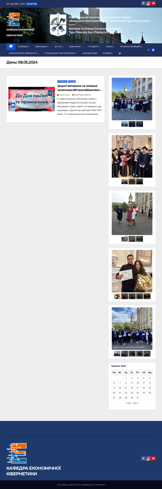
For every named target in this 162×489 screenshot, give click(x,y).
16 (132, 388)
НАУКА (110, 46)
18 (144, 388)
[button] (149, 50)
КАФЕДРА (23, 46)
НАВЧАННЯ (75, 46)
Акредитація (89, 53)
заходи (72, 81)
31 (138, 397)
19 (150, 388)
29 (126, 397)
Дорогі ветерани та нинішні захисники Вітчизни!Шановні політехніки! (78, 90)
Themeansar (100, 485)
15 (126, 388)
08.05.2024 (65, 95)
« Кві (128, 403)
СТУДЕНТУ (93, 46)
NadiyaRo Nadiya (82, 95)
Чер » (135, 403)
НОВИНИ (107, 53)
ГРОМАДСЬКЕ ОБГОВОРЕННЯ (60, 53)
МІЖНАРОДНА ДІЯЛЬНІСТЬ (23, 53)
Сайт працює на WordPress (68, 485)
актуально (62, 81)
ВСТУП (58, 46)
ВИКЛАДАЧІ (42, 46)
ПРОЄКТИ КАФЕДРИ (131, 46)
